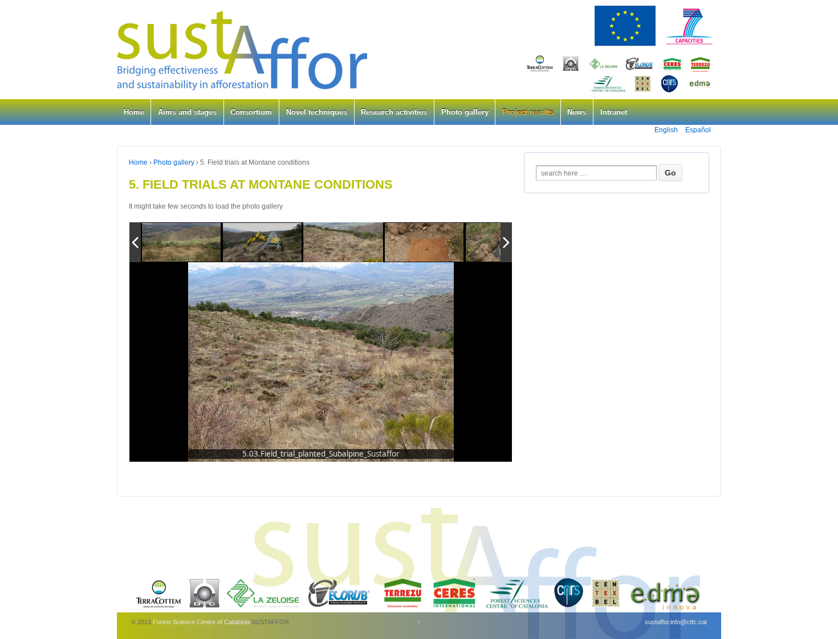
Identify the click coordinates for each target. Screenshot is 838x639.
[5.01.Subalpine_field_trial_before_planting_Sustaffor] (182, 243)
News (576, 112)
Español (698, 129)
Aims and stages (187, 112)
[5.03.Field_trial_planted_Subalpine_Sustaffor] (343, 242)
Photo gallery (465, 112)
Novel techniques (316, 112)
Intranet (613, 112)
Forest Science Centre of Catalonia (201, 621)
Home (134, 112)
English (666, 129)
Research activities (394, 112)
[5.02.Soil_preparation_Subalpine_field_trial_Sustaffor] (263, 243)
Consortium (251, 112)
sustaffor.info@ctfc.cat (676, 621)
